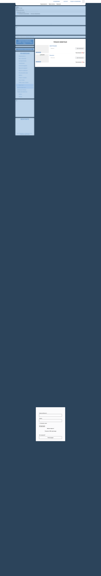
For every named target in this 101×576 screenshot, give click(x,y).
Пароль (40, 418)
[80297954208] (60, 49)
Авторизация (42, 426)
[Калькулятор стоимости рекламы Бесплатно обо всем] (61, 1)
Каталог (66, 1)
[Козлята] (60, 58)
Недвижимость (43, 4)
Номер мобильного (43, 413)
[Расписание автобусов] (51, 1)
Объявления (56, 1)
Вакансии (59, 4)
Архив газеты (52, 4)
